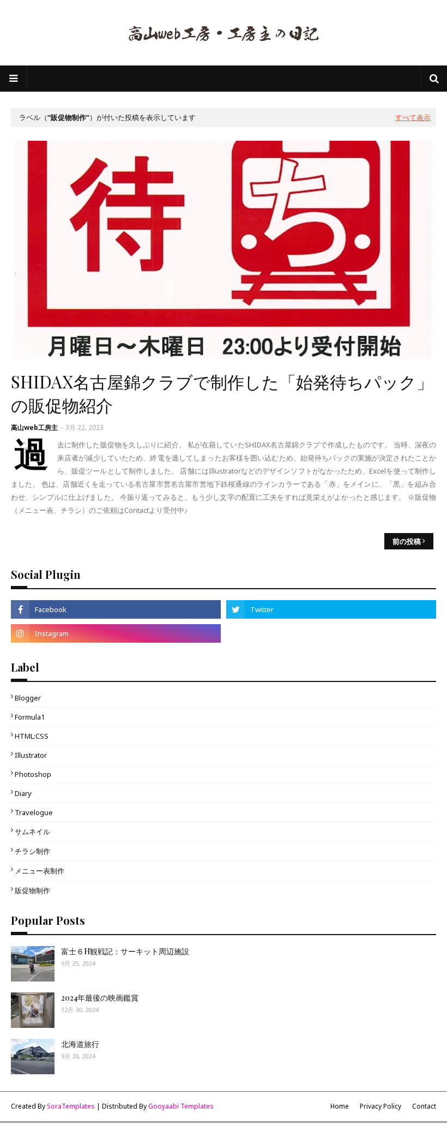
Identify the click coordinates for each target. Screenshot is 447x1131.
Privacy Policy (380, 1106)
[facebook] (116, 609)
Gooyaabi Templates (181, 1106)
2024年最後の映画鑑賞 (99, 997)
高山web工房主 (34, 427)
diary (23, 793)
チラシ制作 (32, 851)
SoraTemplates (71, 1106)
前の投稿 (406, 541)
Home (339, 1106)
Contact (424, 1106)
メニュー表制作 (39, 871)
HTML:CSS (32, 736)
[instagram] (116, 633)
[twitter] (331, 609)
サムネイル (32, 831)
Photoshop (33, 774)
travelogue (34, 812)
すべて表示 (413, 117)
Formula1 (30, 717)
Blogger (28, 698)
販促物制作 (32, 890)
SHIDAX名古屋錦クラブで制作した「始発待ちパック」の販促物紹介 (222, 393)
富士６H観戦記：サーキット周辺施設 (125, 951)
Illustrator (31, 755)
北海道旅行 (80, 1044)
